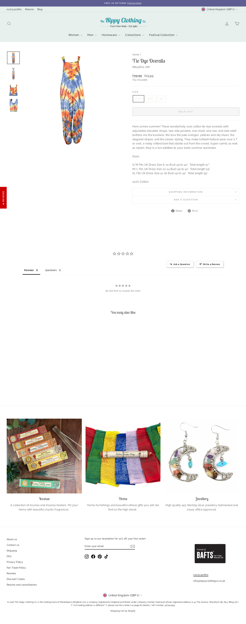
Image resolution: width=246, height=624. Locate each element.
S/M (138, 98)
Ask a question (186, 199)
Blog (40, 9)
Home (135, 54)
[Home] (123, 456)
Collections (133, 35)
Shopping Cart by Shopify (123, 611)
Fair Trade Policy (16, 567)
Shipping (12, 550)
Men (90, 35)
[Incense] (44, 456)
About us (12, 539)
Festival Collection (162, 35)
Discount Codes (16, 579)
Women (74, 35)
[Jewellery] (201, 456)
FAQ (9, 556)
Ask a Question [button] (181, 264)
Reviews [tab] (29, 270)
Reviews (11, 573)
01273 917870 (14, 9)
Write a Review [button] (211, 264)
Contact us (13, 545)
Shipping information (186, 192)
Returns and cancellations (22, 584)
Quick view (34, 374)
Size (135, 92)
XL (161, 98)
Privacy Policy (15, 562)
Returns (29, 9)
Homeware (110, 35)
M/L (150, 98)
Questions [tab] (51, 270)
